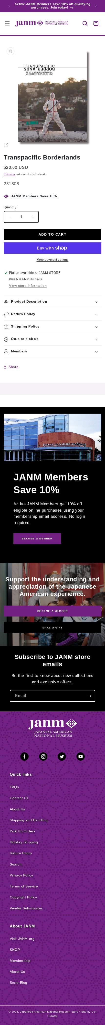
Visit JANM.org (22, 939)
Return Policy (21, 853)
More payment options (53, 259)
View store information (28, 286)
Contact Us (19, 798)
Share (14, 367)
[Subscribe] (89, 696)
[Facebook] (24, 757)
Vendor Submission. (26, 908)
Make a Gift (52, 627)
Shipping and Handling (29, 820)
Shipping (9, 174)
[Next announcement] (96, 5)
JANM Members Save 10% (34, 196)
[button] (85, 23)
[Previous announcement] (9, 5)
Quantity (10, 207)
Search (16, 864)
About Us (17, 809)
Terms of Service (24, 886)
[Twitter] (62, 757)
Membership (20, 961)
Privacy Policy (21, 875)
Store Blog (18, 983)
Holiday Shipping (24, 842)
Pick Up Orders (22, 831)
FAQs (14, 787)
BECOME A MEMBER (37, 538)
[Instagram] (43, 757)
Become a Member (52, 611)
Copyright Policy (23, 897)
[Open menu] (7, 23)
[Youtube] (80, 757)
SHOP (15, 950)
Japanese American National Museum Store (49, 1011)
